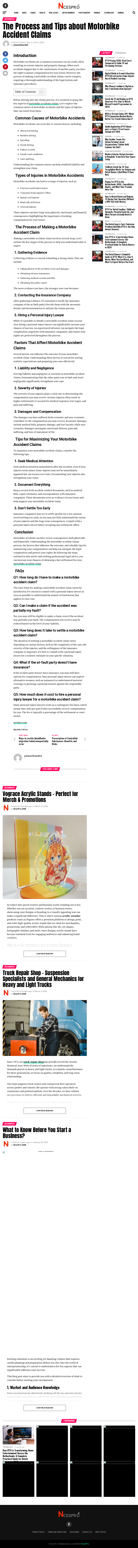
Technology (109, 12)
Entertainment (68, 12)
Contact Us (87, 1531)
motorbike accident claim (27, 563)
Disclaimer (74, 1531)
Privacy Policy (38, 1531)
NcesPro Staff (19, 809)
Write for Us (100, 1531)
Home (16, 12)
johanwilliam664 (20, 45)
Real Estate (53, 12)
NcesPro (85, 1544)
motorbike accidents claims (44, 103)
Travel (33, 12)
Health (42, 12)
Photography (84, 12)
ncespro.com (20, 722)
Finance (97, 12)
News (24, 12)
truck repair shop (33, 1061)
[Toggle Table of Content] (40, 92)
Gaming (121, 12)
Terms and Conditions (57, 1531)
